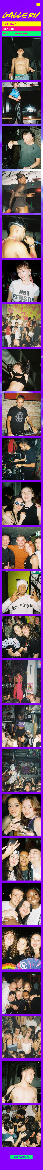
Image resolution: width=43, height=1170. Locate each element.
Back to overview (21, 1157)
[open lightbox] (21, 58)
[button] (38, 4)
